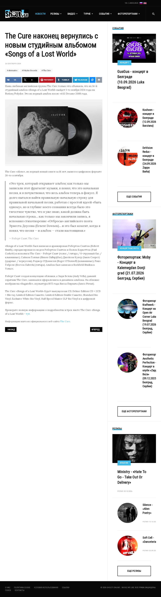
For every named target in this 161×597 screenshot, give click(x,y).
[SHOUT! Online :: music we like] (17, 13)
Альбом (124, 463)
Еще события (134, 196)
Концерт (124, 63)
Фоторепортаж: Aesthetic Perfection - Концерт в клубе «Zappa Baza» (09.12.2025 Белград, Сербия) (152, 370)
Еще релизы (134, 571)
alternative (12, 70)
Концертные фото (129, 248)
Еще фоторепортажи (134, 411)
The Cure (47, 70)
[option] (141, 3)
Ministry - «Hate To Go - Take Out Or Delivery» (131, 477)
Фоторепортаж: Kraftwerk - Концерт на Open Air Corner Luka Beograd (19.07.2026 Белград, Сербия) (152, 316)
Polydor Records (30, 70)
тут (28, 313)
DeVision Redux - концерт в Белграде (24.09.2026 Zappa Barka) (149, 159)
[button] (56, 13)
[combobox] (153, 13)
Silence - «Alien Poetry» (148, 508)
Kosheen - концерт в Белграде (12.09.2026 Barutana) (149, 117)
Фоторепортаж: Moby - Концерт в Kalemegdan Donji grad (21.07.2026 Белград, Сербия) (133, 267)
